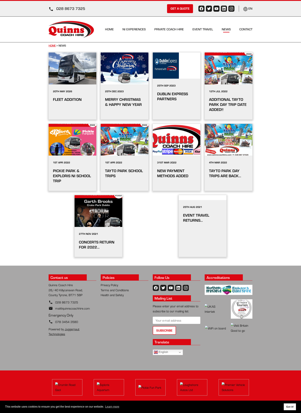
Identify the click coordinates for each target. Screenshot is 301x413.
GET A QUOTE (180, 8)
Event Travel (202, 29)
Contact (245, 29)
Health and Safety (112, 295)
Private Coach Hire (169, 29)
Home (109, 29)
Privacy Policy (109, 285)
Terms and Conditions (115, 290)
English (163, 352)
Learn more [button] (112, 406)
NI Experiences (134, 29)
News (226, 29)
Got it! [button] (290, 406)
